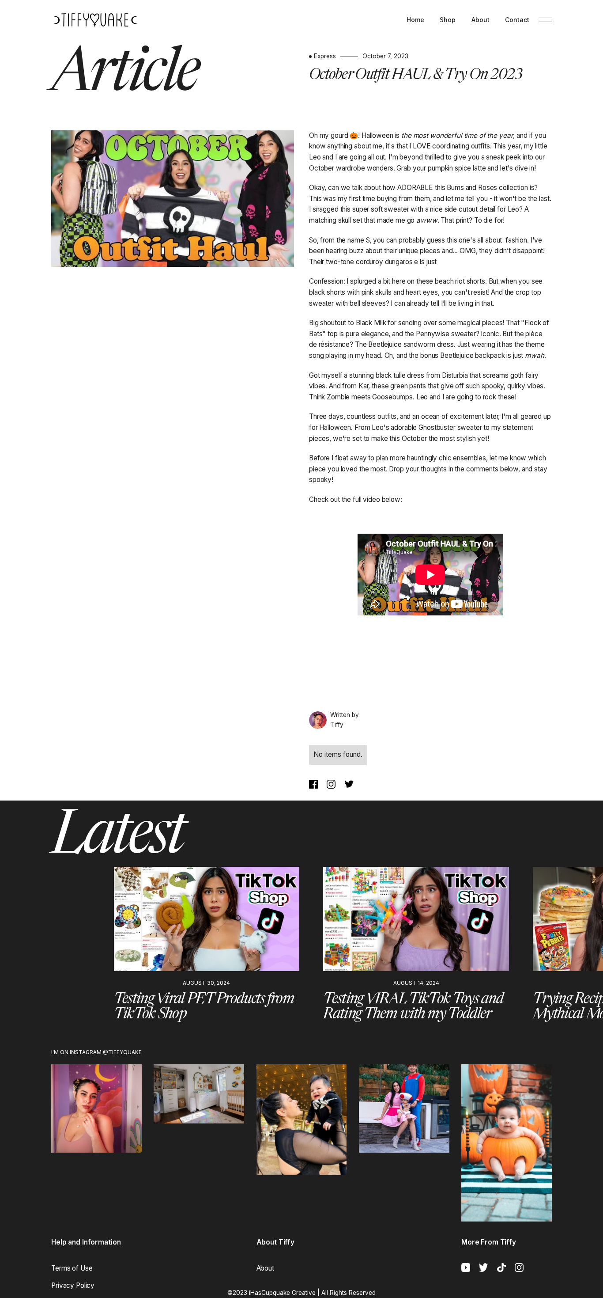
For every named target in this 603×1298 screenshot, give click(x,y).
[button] (57, 952)
